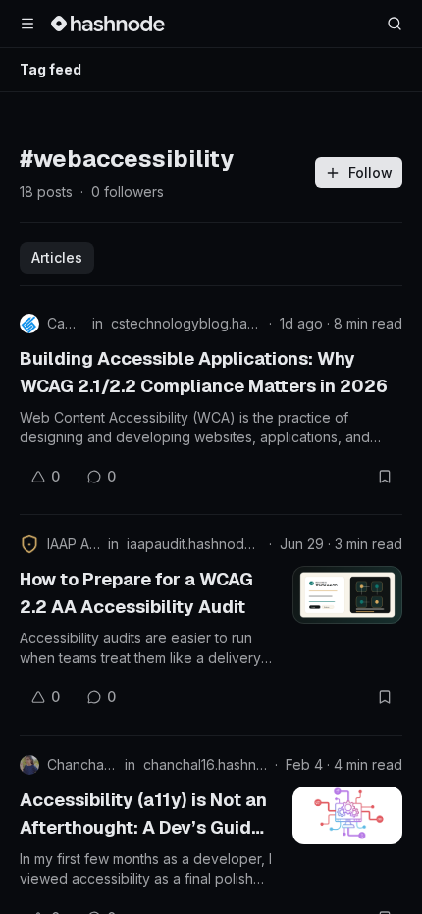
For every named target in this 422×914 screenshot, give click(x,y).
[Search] (394, 23)
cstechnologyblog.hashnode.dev (186, 323)
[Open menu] (27, 23)
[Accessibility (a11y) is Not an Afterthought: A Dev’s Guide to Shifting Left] (347, 815)
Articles (56, 257)
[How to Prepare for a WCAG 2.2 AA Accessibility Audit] (347, 595)
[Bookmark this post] (384, 476)
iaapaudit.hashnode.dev (194, 543)
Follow (370, 172)
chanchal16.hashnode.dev (205, 764)
